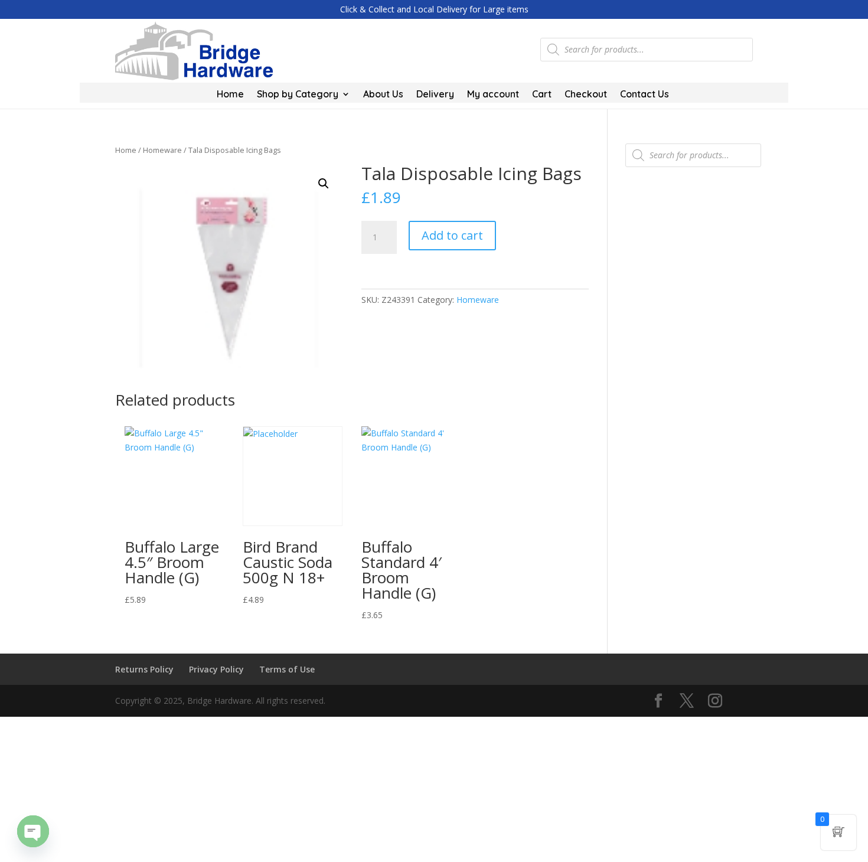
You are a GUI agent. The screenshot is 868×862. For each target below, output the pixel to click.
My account (493, 95)
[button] (323, 183)
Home (230, 95)
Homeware (162, 150)
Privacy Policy (216, 669)
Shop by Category (297, 95)
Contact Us (644, 95)
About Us (383, 95)
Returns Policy (144, 669)
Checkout (585, 95)
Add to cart (452, 235)
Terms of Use (287, 669)
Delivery (435, 95)
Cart (542, 95)
